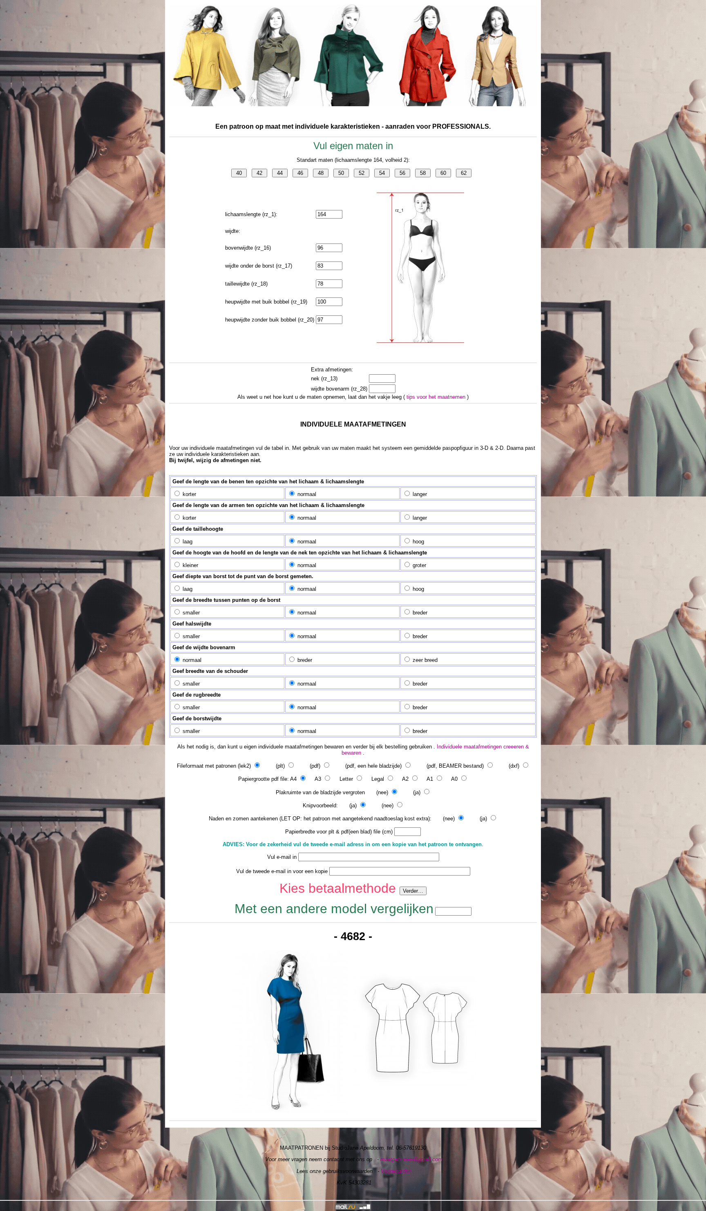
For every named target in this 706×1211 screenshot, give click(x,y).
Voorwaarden (396, 1171)
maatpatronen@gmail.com (411, 1159)
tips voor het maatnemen (437, 397)
